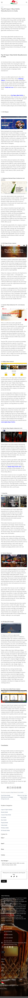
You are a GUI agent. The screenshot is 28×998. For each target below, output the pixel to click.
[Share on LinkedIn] (20, 788)
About (2, 961)
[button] (2, 2)
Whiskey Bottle (5, 827)
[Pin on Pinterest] (18, 788)
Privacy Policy (3, 988)
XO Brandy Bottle (5, 830)
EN (3, 952)
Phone (2, 849)
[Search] (26, 2)
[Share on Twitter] (13, 788)
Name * (3, 837)
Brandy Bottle (4, 812)
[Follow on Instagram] (5, 947)
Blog (2, 7)
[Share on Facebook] (10, 788)
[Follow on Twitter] (7, 947)
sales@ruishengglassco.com (11, 926)
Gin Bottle (3, 817)
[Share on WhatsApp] (8, 788)
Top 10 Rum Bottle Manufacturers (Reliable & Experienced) (7, 797)
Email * (2, 843)
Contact (3, 964)
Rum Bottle (4, 820)
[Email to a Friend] (15, 788)
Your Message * (4, 860)
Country (3, 855)
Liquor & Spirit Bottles (6, 809)
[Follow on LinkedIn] (10, 947)
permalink (21, 792)
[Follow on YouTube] (12, 947)
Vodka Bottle (4, 825)
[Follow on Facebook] (2, 947)
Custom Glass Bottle (6, 814)
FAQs (2, 967)
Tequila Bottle (4, 822)
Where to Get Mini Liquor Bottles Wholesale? (22, 797)
